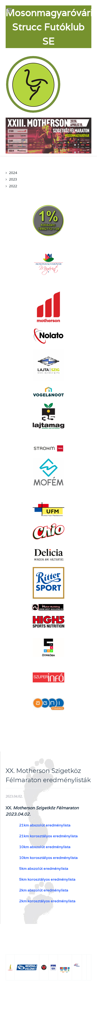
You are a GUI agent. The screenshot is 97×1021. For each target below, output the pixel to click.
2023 (13, 179)
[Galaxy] (34, 84)
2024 (13, 173)
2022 (13, 186)
